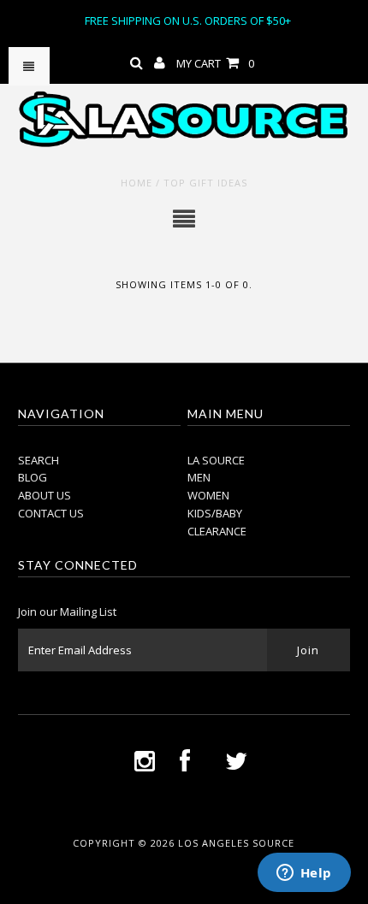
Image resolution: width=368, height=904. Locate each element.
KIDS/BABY (214, 513)
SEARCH (38, 460)
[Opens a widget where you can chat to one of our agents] (304, 874)
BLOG (32, 477)
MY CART (215, 63)
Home (136, 182)
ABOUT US (44, 495)
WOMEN (208, 495)
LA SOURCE (216, 460)
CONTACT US (51, 513)
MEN (199, 477)
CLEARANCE (216, 531)
